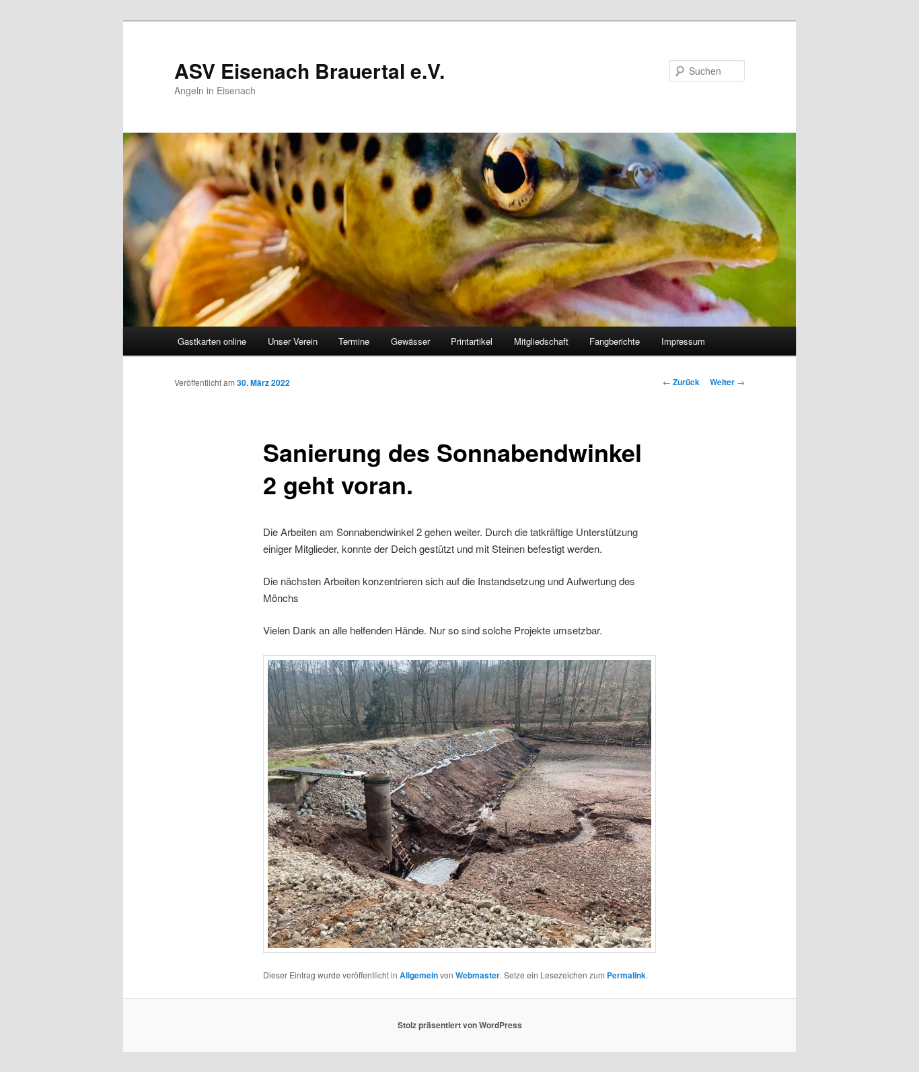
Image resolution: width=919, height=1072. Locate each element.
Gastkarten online (212, 341)
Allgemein (419, 975)
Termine (353, 341)
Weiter (727, 382)
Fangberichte (614, 341)
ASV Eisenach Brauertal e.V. (309, 70)
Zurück (681, 382)
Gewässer (410, 341)
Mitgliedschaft (541, 341)
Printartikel (471, 341)
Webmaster (477, 975)
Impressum (683, 341)
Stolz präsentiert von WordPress (460, 1025)
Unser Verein (293, 341)
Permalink (626, 975)
